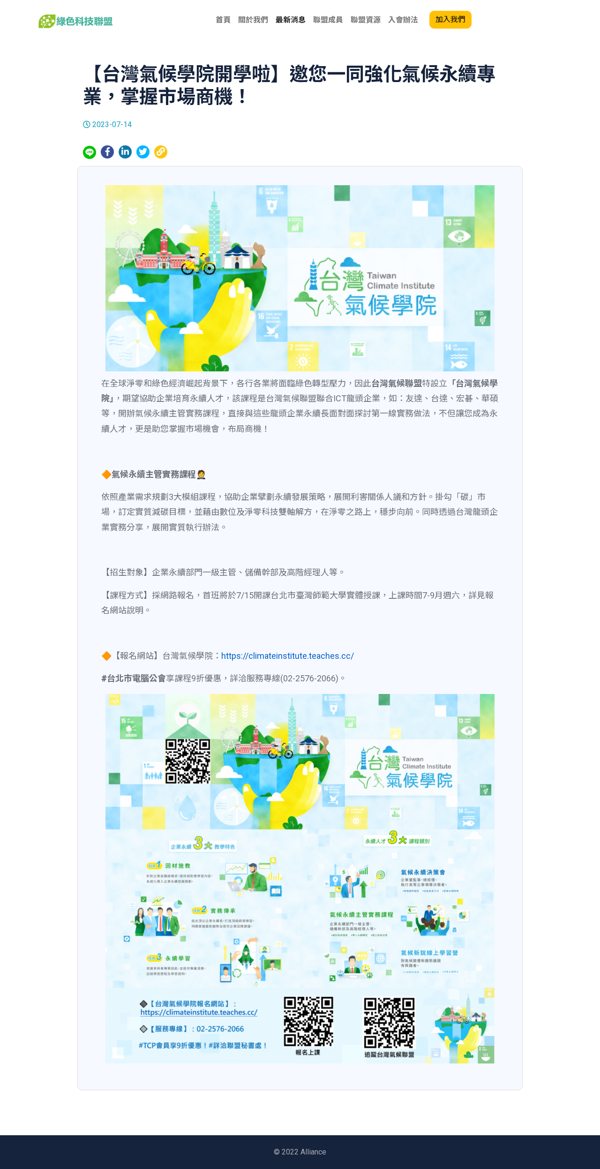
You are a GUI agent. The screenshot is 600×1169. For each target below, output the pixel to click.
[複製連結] (161, 152)
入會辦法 (403, 19)
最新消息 (291, 19)
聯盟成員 (328, 19)
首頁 (223, 19)
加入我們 (450, 19)
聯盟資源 (366, 19)
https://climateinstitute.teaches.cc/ (287, 656)
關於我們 (253, 19)
